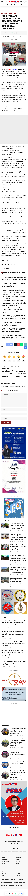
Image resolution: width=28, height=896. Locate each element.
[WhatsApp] (17, 848)
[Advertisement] (14, 129)
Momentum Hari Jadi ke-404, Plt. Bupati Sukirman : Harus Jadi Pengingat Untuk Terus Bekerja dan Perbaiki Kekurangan (13, 290)
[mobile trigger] (2, 2)
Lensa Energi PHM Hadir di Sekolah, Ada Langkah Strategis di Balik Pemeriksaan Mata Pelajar (13, 643)
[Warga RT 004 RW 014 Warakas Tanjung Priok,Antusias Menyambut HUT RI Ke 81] (5, 754)
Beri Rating (4, 390)
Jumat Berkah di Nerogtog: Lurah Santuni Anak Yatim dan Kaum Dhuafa (18, 763)
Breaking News (5, 13)
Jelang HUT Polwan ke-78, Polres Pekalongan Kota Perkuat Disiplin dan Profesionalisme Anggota (12, 324)
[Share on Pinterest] (10, 33)
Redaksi (7, 36)
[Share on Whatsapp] (12, 33)
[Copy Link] (14, 33)
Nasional (13, 13)
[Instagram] (16, 848)
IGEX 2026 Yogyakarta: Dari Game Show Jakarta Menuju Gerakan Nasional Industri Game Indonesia (13, 279)
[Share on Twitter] (7, 33)
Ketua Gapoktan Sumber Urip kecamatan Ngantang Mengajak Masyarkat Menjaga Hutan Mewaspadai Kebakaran (18, 742)
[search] (21, 1)
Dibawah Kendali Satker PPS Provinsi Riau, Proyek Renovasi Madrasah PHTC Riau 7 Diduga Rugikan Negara (18, 581)
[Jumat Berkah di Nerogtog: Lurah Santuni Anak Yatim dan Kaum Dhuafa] (5, 764)
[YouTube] (14, 848)
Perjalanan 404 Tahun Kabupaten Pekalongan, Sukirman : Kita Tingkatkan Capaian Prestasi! (13, 337)
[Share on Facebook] (5, 33)
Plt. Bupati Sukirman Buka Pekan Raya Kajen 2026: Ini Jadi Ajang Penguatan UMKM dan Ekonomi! (13, 285)
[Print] (17, 33)
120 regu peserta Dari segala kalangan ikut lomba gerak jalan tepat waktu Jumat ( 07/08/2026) (13, 663)
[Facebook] (10, 848)
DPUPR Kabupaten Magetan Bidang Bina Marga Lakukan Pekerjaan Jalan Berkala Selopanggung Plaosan (13, 296)
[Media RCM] (14, 1)
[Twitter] (12, 848)
